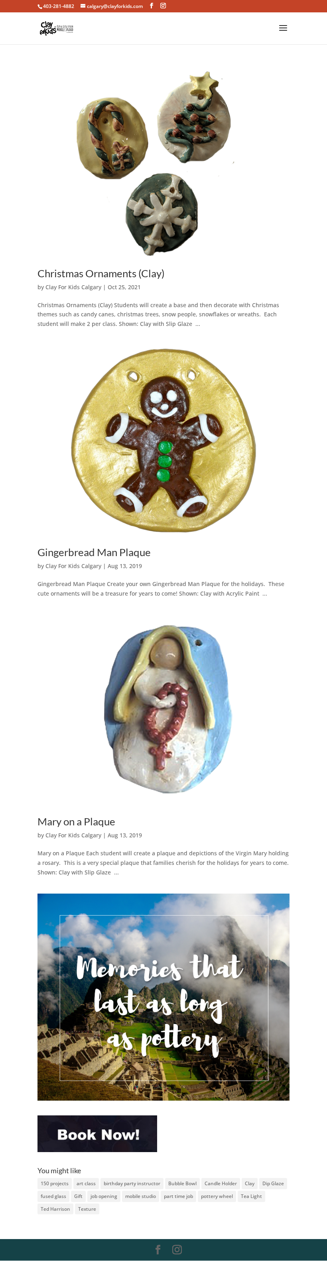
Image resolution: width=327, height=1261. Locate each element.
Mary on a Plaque (76, 821)
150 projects (55, 1183)
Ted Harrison (55, 1209)
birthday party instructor (132, 1183)
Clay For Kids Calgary (73, 287)
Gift (78, 1196)
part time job (178, 1196)
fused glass (53, 1196)
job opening (104, 1196)
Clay (249, 1183)
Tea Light (251, 1196)
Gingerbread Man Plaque (94, 552)
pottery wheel (217, 1196)
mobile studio (140, 1196)
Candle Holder (221, 1183)
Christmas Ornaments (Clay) (101, 273)
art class (86, 1183)
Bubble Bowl (182, 1183)
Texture (87, 1209)
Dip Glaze (273, 1183)
